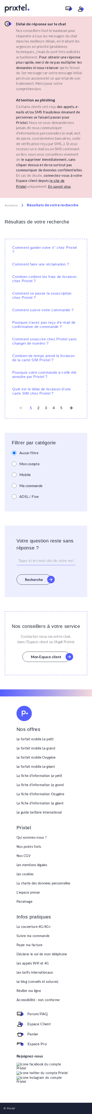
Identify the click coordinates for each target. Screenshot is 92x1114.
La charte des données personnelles (43, 883)
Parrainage (24, 901)
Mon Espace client (46, 657)
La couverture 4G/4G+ (34, 927)
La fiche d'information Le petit (39, 776)
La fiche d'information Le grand (40, 785)
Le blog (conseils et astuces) (38, 981)
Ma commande (30, 486)
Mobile (25, 474)
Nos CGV (23, 856)
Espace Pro (37, 1044)
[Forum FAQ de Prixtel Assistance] (69, 9)
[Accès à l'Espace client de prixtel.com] (81, 9)
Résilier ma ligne (29, 991)
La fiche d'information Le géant (40, 803)
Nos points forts (29, 847)
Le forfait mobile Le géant (36, 766)
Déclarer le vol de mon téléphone (42, 954)
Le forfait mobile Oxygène (36, 757)
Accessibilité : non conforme (38, 1000)
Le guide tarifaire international (39, 812)
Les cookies (25, 874)
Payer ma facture (29, 945)
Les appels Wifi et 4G (33, 963)
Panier (32, 1034)
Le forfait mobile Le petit (35, 739)
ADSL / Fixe (29, 496)
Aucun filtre (29, 453)
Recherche (34, 579)
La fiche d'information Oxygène (40, 794)
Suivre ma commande (33, 936)
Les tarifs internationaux (35, 972)
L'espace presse (28, 892)
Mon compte (29, 464)
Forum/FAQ (37, 1014)
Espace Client (39, 1024)
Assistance (11, 205)
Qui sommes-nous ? (31, 837)
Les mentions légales (32, 865)
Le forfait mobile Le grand (36, 748)
